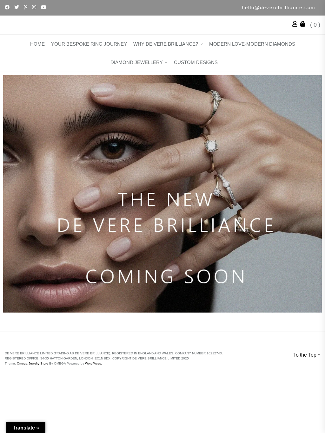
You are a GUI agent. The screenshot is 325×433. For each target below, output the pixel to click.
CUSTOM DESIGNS (196, 62)
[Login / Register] (296, 25)
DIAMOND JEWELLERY (136, 62)
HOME (37, 44)
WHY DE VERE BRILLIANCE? (165, 44)
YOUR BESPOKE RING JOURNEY (89, 44)
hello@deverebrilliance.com (278, 7)
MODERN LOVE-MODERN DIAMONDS (252, 44)
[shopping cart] (304, 25)
